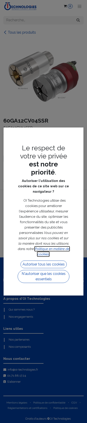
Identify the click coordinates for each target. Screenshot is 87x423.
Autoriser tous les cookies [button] (44, 264)
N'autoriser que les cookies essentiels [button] (44, 276)
